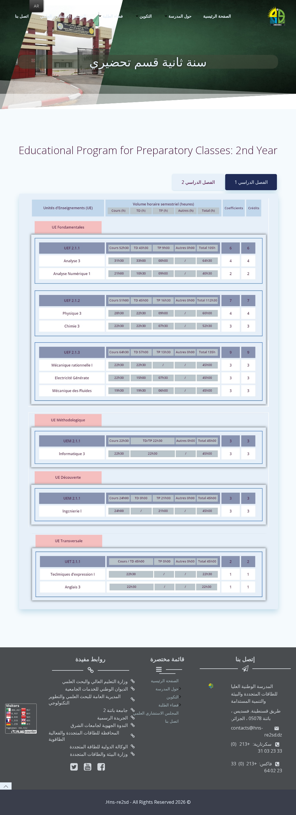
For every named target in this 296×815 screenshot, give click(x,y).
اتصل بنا (22, 16)
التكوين (146, 16)
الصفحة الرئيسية (217, 16)
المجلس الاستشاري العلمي (63, 16)
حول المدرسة (180, 16)
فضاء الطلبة (113, 16)
